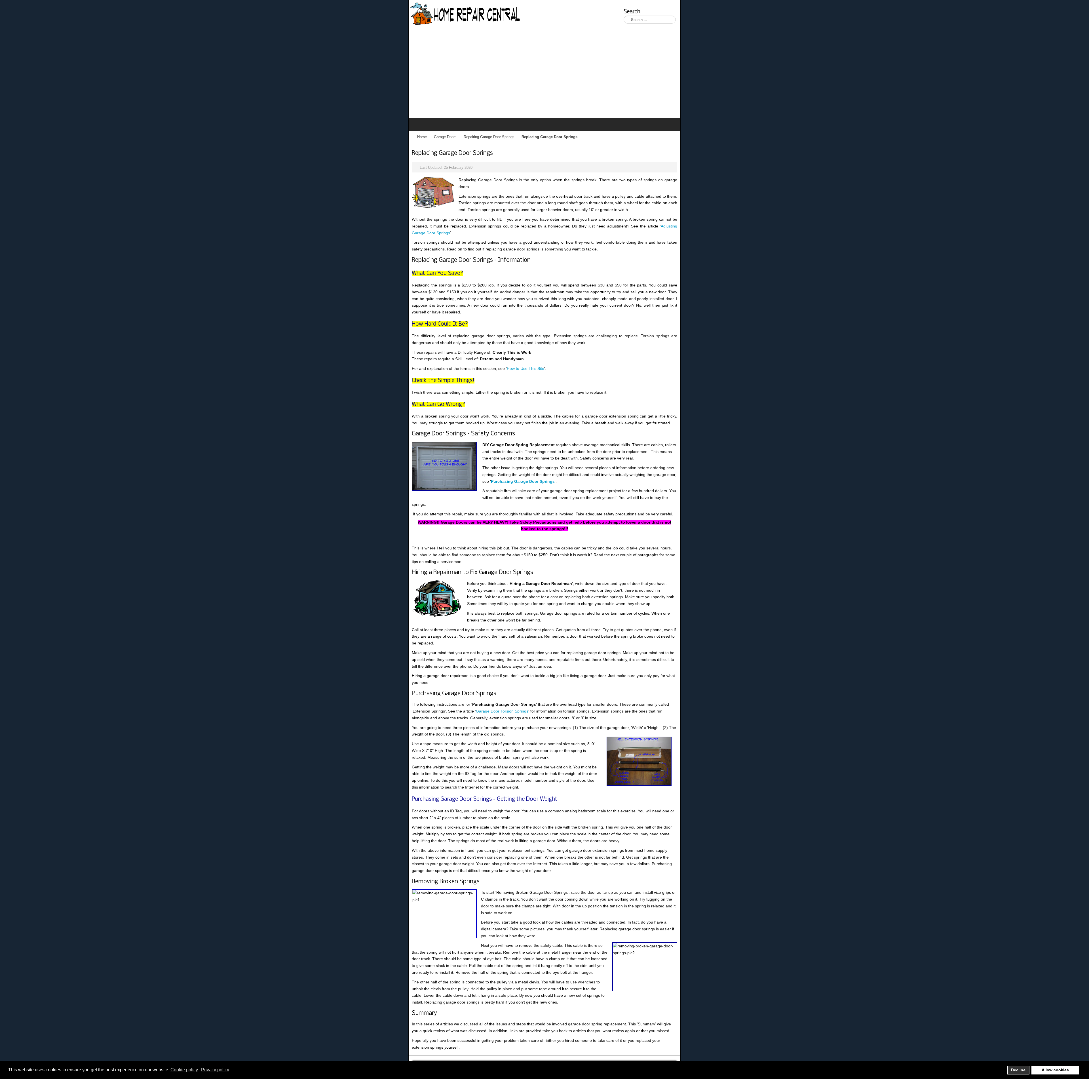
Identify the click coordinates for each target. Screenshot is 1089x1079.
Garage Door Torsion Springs (352, 502)
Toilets (510, 869)
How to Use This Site (117, 294)
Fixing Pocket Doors (645, 869)
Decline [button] (1018, 1070)
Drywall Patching (536, 869)
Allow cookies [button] (1055, 1070)
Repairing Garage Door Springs (80, 137)
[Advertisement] (544, 75)
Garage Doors (37, 137)
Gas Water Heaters (482, 869)
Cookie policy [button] (184, 1069)
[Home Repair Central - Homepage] (57, 14)
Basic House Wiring (575, 869)
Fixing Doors (610, 869)
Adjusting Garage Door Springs (573, 199)
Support (676, 869)
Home (13, 137)
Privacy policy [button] (215, 1069)
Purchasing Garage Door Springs (502, 373)
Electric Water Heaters (440, 869)
